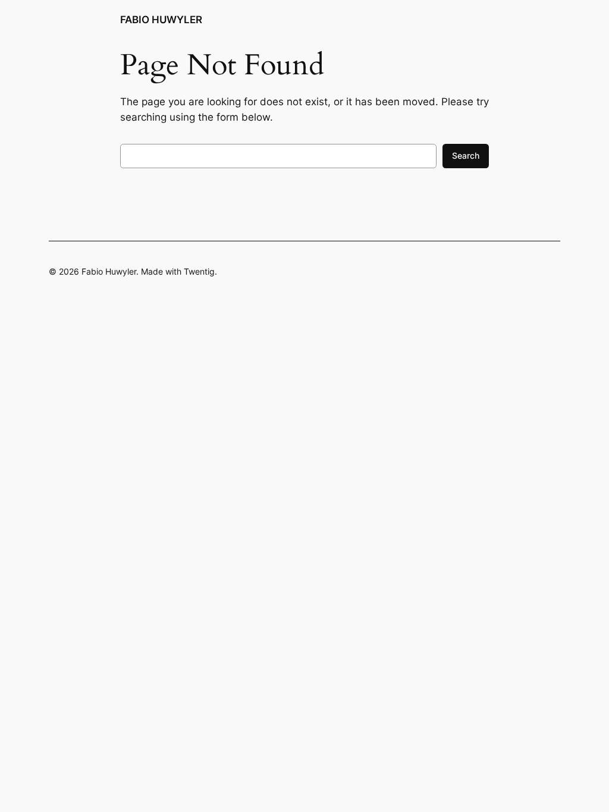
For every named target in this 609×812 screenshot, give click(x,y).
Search (465, 155)
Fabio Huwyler (161, 20)
